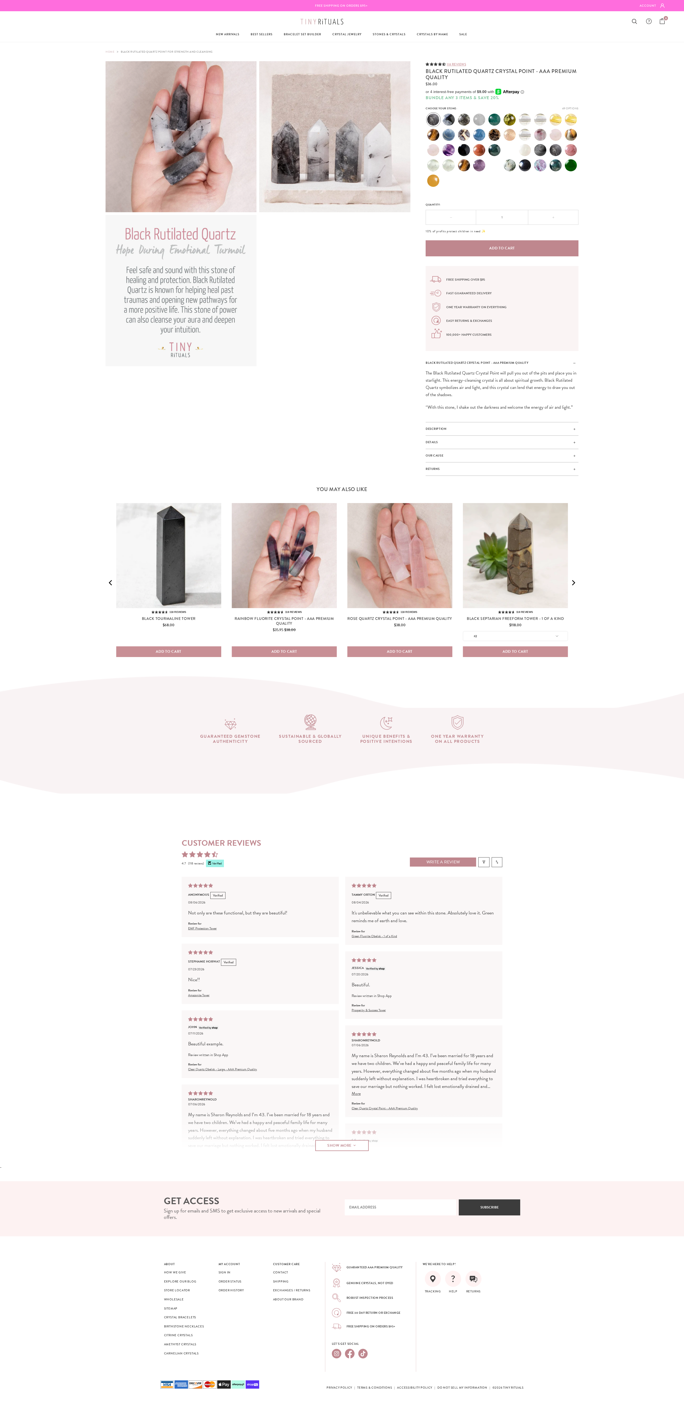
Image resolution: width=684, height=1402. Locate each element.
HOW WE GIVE (175, 1272)
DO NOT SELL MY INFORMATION (462, 1387)
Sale (463, 34)
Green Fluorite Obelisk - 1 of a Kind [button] (374, 935)
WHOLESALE (174, 1299)
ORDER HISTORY (231, 1290)
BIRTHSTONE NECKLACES (184, 1326)
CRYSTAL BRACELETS (180, 1317)
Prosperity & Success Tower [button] (369, 1009)
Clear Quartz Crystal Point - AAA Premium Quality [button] (385, 1108)
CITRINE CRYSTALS (178, 1335)
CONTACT (280, 1272)
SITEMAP (171, 1308)
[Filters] (483, 862)
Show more (339, 1145)
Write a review (443, 862)
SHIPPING (281, 1281)
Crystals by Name (432, 34)
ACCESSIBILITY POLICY (414, 1387)
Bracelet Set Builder (302, 34)
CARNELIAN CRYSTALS (181, 1353)
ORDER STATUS (230, 1281)
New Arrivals (227, 34)
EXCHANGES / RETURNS (291, 1290)
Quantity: (433, 205)
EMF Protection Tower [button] (202, 928)
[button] (436, 64)
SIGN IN (225, 1272)
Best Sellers (262, 34)
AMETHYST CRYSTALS (180, 1344)
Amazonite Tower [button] (198, 994)
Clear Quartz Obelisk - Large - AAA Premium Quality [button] (222, 1069)
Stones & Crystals (389, 34)
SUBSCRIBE (489, 1207)
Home (110, 52)
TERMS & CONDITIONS (374, 1387)
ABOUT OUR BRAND (288, 1299)
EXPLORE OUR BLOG (180, 1281)
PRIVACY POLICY (339, 1387)
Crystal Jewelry (347, 34)
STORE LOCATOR (177, 1290)
